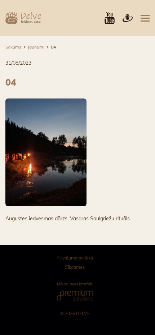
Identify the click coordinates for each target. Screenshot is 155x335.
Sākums (13, 47)
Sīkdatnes (75, 267)
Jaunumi (36, 47)
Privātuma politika (75, 258)
